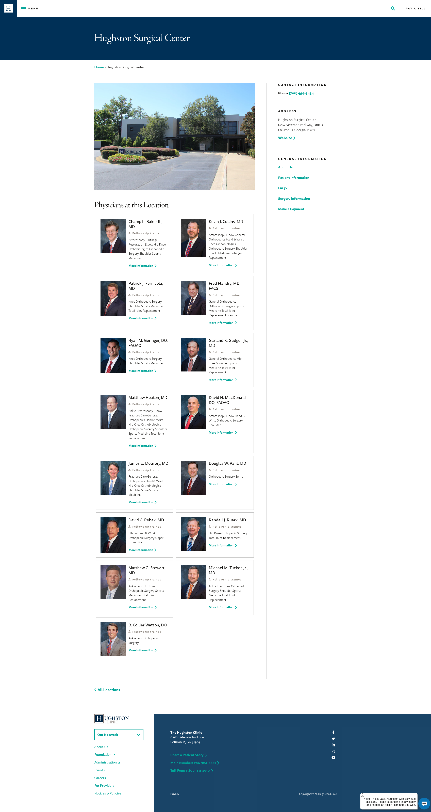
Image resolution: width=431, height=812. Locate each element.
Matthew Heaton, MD (147, 397)
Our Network (107, 734)
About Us (285, 167)
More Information (140, 265)
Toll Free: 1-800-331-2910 (190, 770)
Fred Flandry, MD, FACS (224, 285)
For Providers (104, 785)
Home (99, 67)
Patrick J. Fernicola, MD (145, 285)
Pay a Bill (416, 8)
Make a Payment (291, 209)
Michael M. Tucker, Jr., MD (228, 570)
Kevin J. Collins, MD (226, 221)
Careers (100, 777)
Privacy (174, 794)
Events (99, 770)
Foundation (103, 754)
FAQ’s (282, 188)
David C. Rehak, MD (146, 520)
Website (285, 138)
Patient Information (293, 177)
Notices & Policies (107, 793)
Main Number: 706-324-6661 (193, 762)
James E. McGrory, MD (148, 463)
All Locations (109, 690)
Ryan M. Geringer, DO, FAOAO (148, 343)
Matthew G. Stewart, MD (146, 570)
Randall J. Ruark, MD (227, 520)
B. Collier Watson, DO (147, 625)
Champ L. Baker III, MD (145, 224)
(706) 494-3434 (301, 93)
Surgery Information (294, 198)
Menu (33, 8)
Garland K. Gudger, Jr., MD (228, 343)
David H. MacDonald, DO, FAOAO (228, 400)
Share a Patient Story (187, 754)
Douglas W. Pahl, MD (227, 463)
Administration (105, 762)
